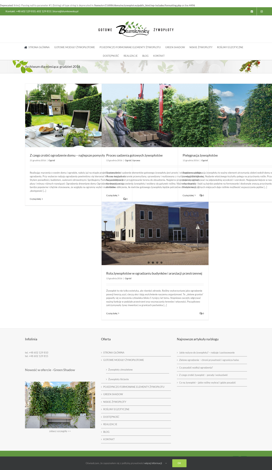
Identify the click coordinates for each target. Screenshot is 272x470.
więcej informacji (153, 463)
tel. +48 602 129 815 (36, 356)
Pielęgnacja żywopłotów (200, 155)
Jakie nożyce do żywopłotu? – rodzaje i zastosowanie (207, 352)
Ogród (51, 160)
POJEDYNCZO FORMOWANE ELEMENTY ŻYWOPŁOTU (133, 386)
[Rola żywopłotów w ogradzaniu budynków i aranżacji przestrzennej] (155, 233)
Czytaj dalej (35, 198)
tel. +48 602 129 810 (36, 352)
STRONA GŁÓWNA (113, 352)
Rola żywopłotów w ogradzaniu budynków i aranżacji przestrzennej (154, 273)
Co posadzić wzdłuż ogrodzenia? (196, 367)
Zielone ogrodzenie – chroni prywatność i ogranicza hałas (209, 359)
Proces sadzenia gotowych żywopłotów (134, 155)
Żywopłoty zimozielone (120, 369)
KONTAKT (109, 439)
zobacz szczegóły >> (60, 431)
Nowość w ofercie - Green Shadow (50, 370)
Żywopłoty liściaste (118, 379)
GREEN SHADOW (113, 394)
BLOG (106, 431)
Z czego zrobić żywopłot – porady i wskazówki (203, 374)
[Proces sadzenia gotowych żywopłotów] (155, 115)
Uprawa (136, 160)
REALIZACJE (110, 424)
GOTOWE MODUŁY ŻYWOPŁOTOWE (123, 359)
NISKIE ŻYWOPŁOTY (114, 401)
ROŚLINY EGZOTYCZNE (116, 409)
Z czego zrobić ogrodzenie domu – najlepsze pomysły (67, 155)
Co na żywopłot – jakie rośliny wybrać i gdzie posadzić (207, 382)
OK (179, 463)
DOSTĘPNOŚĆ (111, 416)
